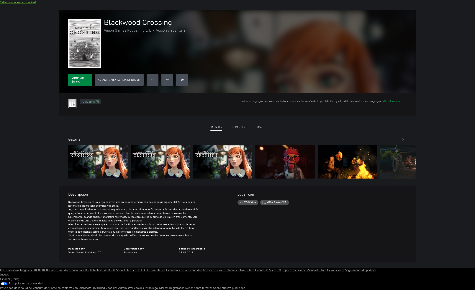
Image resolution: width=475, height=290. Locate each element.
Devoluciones (335, 270)
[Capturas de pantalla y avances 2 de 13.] (160, 162)
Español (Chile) (9, 279)
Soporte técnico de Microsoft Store (304, 270)
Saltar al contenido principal (18, 2)
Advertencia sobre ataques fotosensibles (228, 270)
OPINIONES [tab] (238, 127)
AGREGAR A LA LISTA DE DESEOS (121, 80)
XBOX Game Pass (52, 270)
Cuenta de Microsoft (268, 270)
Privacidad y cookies (104, 288)
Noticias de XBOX (104, 270)
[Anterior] (395, 139)
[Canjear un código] (182, 80)
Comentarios (157, 270)
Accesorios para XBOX (78, 270)
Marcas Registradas (171, 288)
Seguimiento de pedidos (360, 270)
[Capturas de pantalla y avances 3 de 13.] (222, 162)
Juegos (4, 274)
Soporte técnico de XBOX (132, 270)
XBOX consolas (9, 270)
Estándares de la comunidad (184, 270)
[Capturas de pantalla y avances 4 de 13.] (285, 162)
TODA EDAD (88, 102)
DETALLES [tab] (216, 127)
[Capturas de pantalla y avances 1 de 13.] (98, 162)
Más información (391, 101)
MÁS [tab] (259, 127)
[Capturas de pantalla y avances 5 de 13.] (347, 162)
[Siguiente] (403, 139)
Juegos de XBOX (30, 270)
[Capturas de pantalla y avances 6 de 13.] (409, 162)
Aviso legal (151, 288)
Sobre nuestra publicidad (229, 288)
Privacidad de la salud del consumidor (24, 288)
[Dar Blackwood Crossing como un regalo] (167, 80)
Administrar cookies (131, 288)
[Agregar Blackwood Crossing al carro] (152, 80)
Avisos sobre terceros (198, 288)
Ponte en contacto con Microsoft (70, 288)
